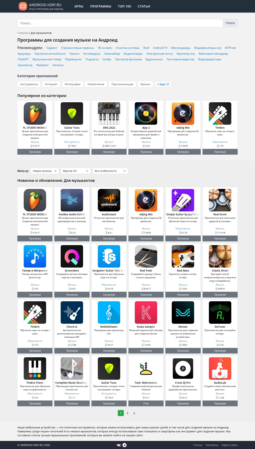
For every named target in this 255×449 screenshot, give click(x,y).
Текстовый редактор (180, 59)
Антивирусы (91, 53)
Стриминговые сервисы (77, 48)
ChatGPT (23, 59)
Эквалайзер (112, 53)
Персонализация (122, 84)
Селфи (106, 59)
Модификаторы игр (207, 48)
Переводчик (73, 59)
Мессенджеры (180, 48)
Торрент (51, 48)
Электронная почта (159, 53)
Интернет (51, 84)
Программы (100, 6)
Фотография (72, 84)
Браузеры (24, 53)
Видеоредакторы (209, 59)
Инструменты (29, 84)
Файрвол (42, 65)
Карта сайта (230, 445)
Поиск (230, 23)
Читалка (57, 65)
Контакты (212, 445)
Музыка (145, 84)
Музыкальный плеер (46, 59)
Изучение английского (50, 53)
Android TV (160, 48)
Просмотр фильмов (128, 59)
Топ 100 (124, 6)
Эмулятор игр (185, 53)
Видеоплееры (133, 53)
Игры (78, 6)
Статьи (144, 6)
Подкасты (92, 59)
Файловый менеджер (213, 53)
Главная (22, 33)
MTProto (230, 48)
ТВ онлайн (105, 48)
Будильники (154, 59)
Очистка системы (128, 48)
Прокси (74, 53)
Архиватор (25, 65)
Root (146, 48)
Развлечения (96, 84)
